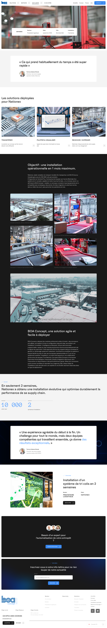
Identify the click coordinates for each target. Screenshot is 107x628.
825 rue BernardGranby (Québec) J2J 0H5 (37, 613)
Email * (36, 573)
